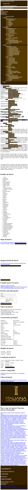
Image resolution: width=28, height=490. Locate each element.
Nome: (2, 293)
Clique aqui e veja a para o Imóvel (10, 265)
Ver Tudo (14, 18)
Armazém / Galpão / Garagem (14, 72)
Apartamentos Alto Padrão (13, 52)
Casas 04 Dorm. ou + (12, 61)
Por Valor (8, 74)
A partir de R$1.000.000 (13, 42)
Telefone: (2, 296)
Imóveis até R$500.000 (13, 40)
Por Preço (8, 39)
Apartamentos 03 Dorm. (13, 49)
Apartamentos (11, 20)
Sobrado (10, 22)
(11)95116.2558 (6, 3)
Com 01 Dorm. (11, 29)
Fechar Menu (8, 25)
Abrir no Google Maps (10, 367)
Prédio (9, 70)
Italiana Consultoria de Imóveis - (7, 8)
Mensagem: (3, 302)
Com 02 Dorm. (11, 30)
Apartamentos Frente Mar (13, 54)
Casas (9, 21)
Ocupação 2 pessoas (12, 47)
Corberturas (10, 55)
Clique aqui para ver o (20, 243)
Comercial (10, 23)
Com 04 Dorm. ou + (12, 33)
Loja (9, 68)
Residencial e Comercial (13, 71)
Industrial (10, 24)
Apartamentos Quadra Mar (13, 53)
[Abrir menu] (1, 84)
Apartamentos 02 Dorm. (13, 48)
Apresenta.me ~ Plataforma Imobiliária (8, 486)
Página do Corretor (20, 288)
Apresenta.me (3, 485)
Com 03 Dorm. (11, 31)
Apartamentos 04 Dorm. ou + (14, 50)
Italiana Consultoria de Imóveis (7, 286)
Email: (2, 295)
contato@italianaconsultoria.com (10, 5)
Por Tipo (7, 34)
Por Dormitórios (9, 28)
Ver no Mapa (3, 484)
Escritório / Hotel (11, 67)
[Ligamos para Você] (5, 85)
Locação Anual (9, 18)
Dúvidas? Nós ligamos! (5, 279)
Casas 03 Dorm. (11, 60)
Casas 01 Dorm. (11, 58)
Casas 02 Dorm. (11, 59)
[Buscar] (1, 9)
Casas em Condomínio (13, 37)
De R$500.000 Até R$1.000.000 (15, 41)
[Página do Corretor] (7, 285)
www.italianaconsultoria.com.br (20, 488)
